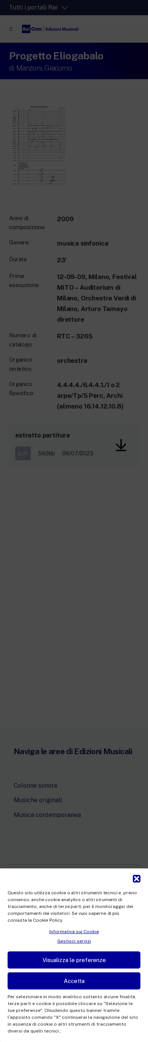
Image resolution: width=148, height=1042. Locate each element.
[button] (136, 878)
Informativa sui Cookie (74, 931)
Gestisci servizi (74, 941)
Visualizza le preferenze (74, 960)
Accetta (74, 981)
